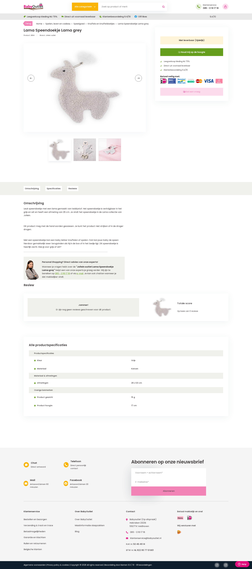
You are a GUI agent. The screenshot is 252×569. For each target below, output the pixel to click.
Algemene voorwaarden (35, 565)
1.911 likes (142, 16)
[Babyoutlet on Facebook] (225, 565)
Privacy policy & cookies (58, 565)
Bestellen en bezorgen (35, 519)
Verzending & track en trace (38, 525)
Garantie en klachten (35, 537)
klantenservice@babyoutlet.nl (145, 538)
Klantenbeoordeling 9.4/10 (117, 16)
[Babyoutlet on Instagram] (217, 565)
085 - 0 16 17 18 (62, 273)
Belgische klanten (33, 549)
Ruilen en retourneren (35, 543)
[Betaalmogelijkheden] (180, 518)
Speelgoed (79, 23)
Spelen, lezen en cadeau (57, 23)
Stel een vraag (192, 91)
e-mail (80, 273)
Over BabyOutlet (83, 519)
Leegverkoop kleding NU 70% (42, 16)
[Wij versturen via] (179, 532)
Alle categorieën (84, 6)
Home (39, 23)
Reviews (73, 188)
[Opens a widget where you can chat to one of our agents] (242, 564)
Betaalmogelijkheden (34, 531)
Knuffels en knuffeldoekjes (101, 23)
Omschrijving (32, 188)
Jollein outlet (51, 35)
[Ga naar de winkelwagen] (225, 7)
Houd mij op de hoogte (192, 52)
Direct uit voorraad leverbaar (80, 16)
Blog (77, 531)
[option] (85, 87)
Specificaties (54, 188)
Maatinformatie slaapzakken (89, 525)
